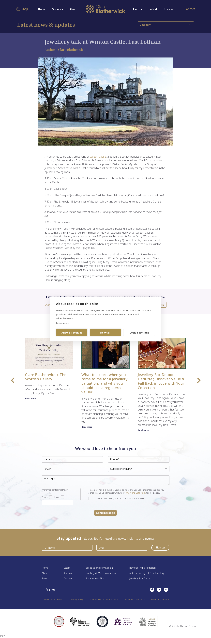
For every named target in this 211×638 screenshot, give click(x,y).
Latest (153, 9)
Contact (189, 9)
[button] (12, 380)
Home (42, 9)
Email (56, 497)
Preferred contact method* (55, 489)
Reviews (169, 9)
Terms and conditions (134, 599)
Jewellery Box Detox (139, 578)
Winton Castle (98, 156)
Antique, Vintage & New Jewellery (146, 573)
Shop (25, 9)
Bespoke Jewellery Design (99, 567)
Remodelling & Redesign (142, 567)
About (45, 573)
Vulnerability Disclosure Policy (104, 599)
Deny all (105, 332)
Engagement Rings (96, 578)
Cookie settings (139, 332)
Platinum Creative (188, 626)
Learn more (62, 323)
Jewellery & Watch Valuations (101, 573)
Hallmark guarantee (160, 599)
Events (137, 9)
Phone (45, 497)
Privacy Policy (77, 599)
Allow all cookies (71, 332)
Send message (105, 513)
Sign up (160, 547)
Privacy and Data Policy (135, 492)
